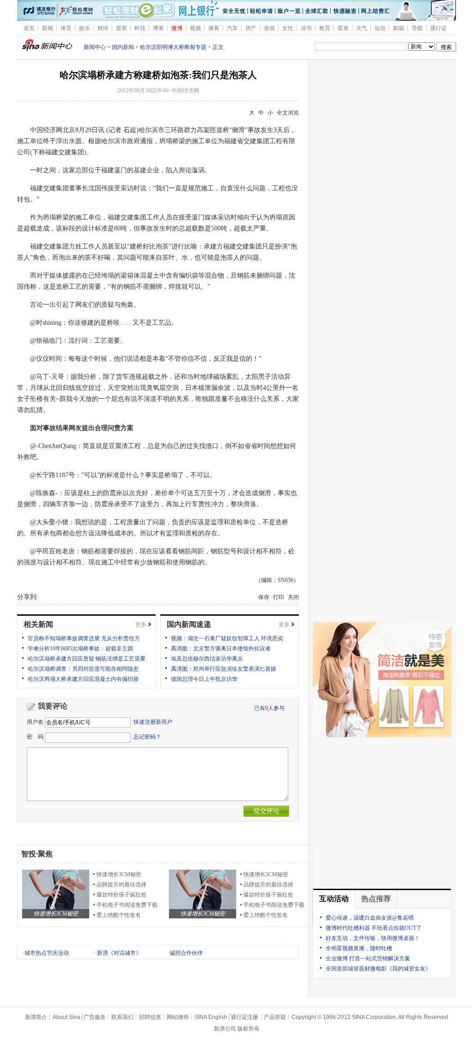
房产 (250, 28)
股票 (121, 28)
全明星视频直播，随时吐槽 (359, 948)
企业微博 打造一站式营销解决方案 (368, 958)
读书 (306, 28)
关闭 (293, 597)
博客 (158, 28)
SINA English (210, 1017)
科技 (140, 28)
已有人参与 (269, 708)
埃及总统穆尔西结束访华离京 (207, 658)
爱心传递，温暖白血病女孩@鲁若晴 (370, 918)
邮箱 (398, 28)
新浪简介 (36, 1017)
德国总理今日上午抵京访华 (204, 679)
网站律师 (178, 1017)
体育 (66, 28)
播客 (213, 28)
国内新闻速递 (189, 624)
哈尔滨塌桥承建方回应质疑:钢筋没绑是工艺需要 (87, 658)
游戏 (269, 28)
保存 (263, 597)
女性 (287, 28)
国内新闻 (123, 47)
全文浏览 (288, 112)
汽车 (232, 28)
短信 (380, 28)
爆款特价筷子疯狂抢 (121, 894)
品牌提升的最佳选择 (121, 884)
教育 (324, 28)
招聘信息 (150, 1017)
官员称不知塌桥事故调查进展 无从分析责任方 (84, 638)
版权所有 (248, 1028)
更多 (140, 624)
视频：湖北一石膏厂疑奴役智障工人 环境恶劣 (227, 638)
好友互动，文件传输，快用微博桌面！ (373, 938)
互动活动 (334, 899)
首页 (29, 28)
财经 (103, 28)
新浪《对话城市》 (119, 953)
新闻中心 (95, 47)
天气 (361, 28)
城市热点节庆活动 (46, 953)
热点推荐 (376, 899)
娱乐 (84, 28)
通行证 (438, 28)
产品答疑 (275, 1017)
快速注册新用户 (152, 722)
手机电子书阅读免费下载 (127, 905)
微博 (176, 28)
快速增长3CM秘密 (119, 874)
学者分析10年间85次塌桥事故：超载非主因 (80, 648)
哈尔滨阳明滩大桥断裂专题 (173, 47)
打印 (278, 597)
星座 (343, 28)
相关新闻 (38, 624)
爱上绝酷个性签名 (119, 915)
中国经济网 (185, 90)
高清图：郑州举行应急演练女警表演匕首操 (223, 669)
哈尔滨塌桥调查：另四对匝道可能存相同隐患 (83, 669)
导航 (417, 28)
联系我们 (122, 1017)
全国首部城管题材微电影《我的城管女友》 (378, 968)
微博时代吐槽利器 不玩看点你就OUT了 (374, 928)
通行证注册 (244, 1017)
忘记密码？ (147, 737)
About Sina (66, 1017)
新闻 (47, 28)
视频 (195, 28)
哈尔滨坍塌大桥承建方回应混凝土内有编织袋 (83, 679)
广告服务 (95, 1017)
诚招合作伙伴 (186, 953)
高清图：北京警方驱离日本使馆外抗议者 (221, 648)
